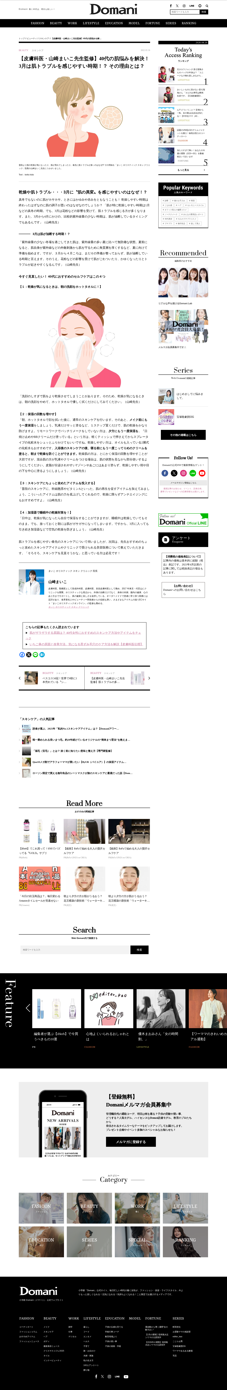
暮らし (86, 1327)
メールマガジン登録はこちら (183, 483)
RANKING (189, 23)
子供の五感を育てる (114, 1327)
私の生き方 (88, 1360)
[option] (56, 1019)
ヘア (179, 205)
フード (86, 1332)
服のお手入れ (179, 201)
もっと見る (183, 170)
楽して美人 (195, 223)
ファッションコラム (28, 1332)
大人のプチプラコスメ (186, 219)
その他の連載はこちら (183, 435)
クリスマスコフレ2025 (54, 1351)
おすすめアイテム (27, 1336)
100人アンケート (91, 1365)
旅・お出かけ (89, 1351)
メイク (47, 1327)
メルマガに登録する (131, 1142)
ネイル (47, 1355)
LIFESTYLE (91, 23)
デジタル (72, 1336)
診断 (166, 201)
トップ (22, 38)
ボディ (47, 1341)
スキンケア (44, 38)
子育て (86, 1346)
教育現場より (111, 1336)
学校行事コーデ (112, 1332)
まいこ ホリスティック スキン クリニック (68, 607)
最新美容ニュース (51, 1346)
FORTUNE (152, 23)
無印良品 (181, 223)
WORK (72, 23)
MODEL (134, 23)
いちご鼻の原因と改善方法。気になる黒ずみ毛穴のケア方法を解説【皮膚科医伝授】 (86, 644)
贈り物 (86, 1370)
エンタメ (87, 1336)
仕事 (70, 1332)
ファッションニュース (29, 1341)
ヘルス (86, 1341)
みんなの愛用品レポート (193, 214)
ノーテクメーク (170, 214)
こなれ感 (168, 205)
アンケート (181, 538)
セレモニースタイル (195, 205)
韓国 (192, 201)
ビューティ (32, 38)
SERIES (171, 23)
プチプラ (168, 223)
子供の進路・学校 (113, 1346)
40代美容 (168, 219)
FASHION (37, 23)
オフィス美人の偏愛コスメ (175, 210)
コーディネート (26, 1327)
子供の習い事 (111, 1341)
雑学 (70, 1327)
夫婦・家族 (88, 1355)
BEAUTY (56, 23)
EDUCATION (114, 23)
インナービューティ (52, 1360)
